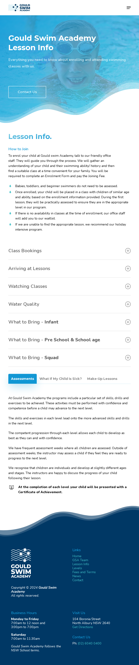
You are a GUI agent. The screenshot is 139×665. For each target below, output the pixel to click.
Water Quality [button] (23, 304)
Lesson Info (80, 564)
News (76, 576)
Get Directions (82, 627)
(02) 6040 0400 (90, 643)
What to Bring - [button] (33, 322)
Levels (77, 568)
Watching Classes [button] (27, 286)
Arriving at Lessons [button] (29, 268)
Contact (77, 580)
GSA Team (80, 560)
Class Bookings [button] (25, 250)
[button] (129, 7)
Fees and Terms (84, 572)
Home (76, 556)
